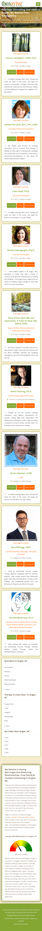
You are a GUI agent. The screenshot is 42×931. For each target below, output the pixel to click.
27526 (6, 741)
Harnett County (16, 817)
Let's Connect (11, 72)
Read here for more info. (21, 924)
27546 (6, 749)
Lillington (7, 712)
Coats (6, 708)
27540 (6, 752)
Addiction (7, 672)
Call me (20, 72)
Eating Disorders (9, 684)
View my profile (29, 72)
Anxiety (6, 676)
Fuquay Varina (9, 704)
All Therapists (8, 667)
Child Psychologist (10, 680)
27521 (6, 745)
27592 (6, 738)
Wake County (29, 817)
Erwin (6, 721)
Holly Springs (8, 717)
